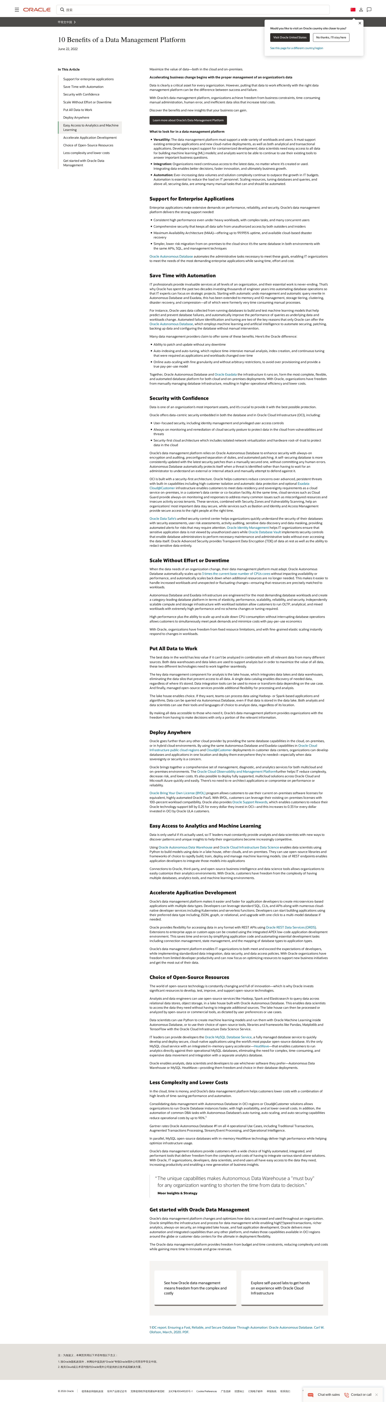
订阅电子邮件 (255, 1391)
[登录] (361, 9)
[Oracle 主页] (37, 9)
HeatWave (261, 1046)
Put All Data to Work (77, 110)
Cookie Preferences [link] (206, 1391)
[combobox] (193, 9)
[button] (16, 9)
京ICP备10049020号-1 (180, 1391)
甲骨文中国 (65, 22)
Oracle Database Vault (264, 532)
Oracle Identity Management (248, 527)
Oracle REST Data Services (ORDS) (291, 927)
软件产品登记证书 (117, 1391)
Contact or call (361, 1394)
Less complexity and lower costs (86, 153)
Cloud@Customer (219, 750)
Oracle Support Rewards (249, 802)
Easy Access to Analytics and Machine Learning (91, 127)
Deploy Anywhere (76, 117)
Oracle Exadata (226, 374)
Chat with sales (329, 1394)
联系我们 (285, 1391)
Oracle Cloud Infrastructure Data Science (249, 847)
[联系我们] (369, 9)
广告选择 (226, 1391)
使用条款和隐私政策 (92, 1391)
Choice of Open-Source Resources (88, 145)
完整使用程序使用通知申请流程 (147, 1391)
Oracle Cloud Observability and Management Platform (236, 771)
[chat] (310, 1394)
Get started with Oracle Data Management (83, 162)
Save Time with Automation (83, 86)
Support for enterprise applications (88, 79)
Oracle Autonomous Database (171, 256)
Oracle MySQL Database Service (228, 1037)
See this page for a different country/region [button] (296, 48)
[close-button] (376, 1395)
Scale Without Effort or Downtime (87, 102)
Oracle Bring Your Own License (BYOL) (177, 793)
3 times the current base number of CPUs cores (236, 573)
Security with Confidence (81, 94)
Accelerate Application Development (90, 137)
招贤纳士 (239, 1391)
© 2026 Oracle (66, 1391)
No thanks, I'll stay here (331, 37)
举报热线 (271, 1391)
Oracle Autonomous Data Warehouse (186, 847)
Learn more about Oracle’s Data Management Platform (188, 120)
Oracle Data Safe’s (163, 518)
